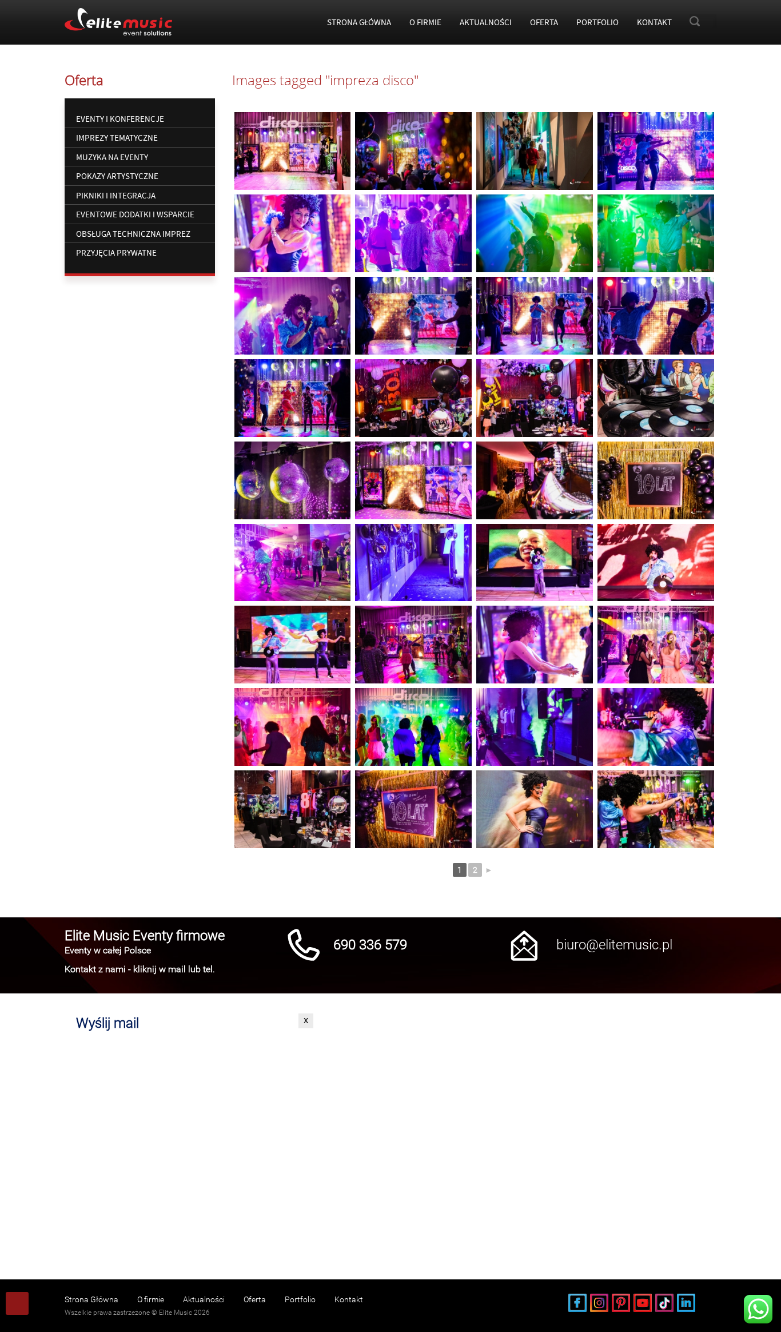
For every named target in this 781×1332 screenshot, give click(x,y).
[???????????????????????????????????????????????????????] (534, 151)
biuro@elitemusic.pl (614, 945)
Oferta (544, 22)
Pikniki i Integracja (116, 195)
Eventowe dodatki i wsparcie (135, 214)
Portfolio (597, 22)
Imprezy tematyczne (117, 137)
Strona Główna (359, 22)
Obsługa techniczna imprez (133, 233)
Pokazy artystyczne (117, 175)
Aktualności (486, 22)
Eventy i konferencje (120, 118)
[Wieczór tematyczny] (292, 151)
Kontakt (654, 22)
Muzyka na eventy (112, 157)
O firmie (425, 22)
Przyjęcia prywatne (116, 252)
